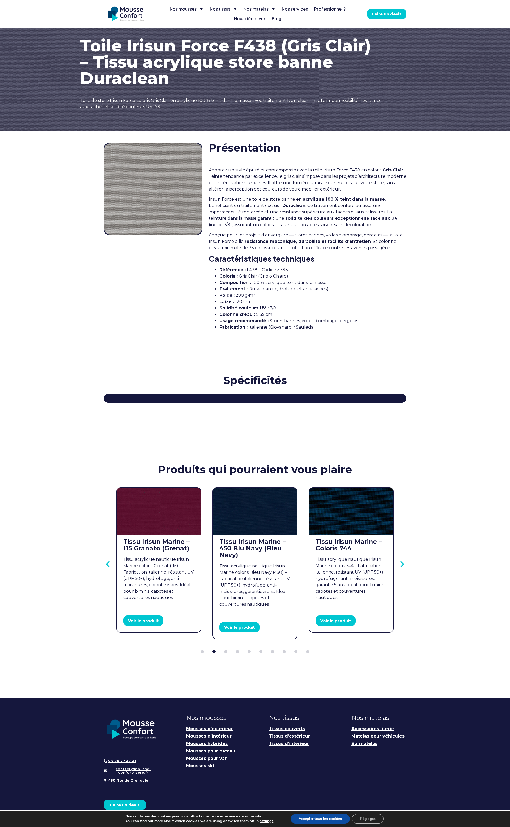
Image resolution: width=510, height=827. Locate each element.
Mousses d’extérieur (209, 728)
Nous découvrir (249, 18)
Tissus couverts (287, 728)
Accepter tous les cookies (320, 818)
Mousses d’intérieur (209, 736)
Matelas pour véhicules (378, 736)
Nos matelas (256, 9)
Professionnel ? (330, 9)
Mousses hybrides (207, 743)
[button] (108, 564)
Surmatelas (364, 743)
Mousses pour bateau (210, 750)
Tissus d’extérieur (289, 736)
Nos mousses (183, 9)
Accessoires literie (372, 728)
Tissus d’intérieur (289, 743)
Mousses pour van (207, 758)
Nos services (295, 9)
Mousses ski (200, 765)
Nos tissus (220, 9)
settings (266, 821)
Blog (277, 18)
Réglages (368, 818)
